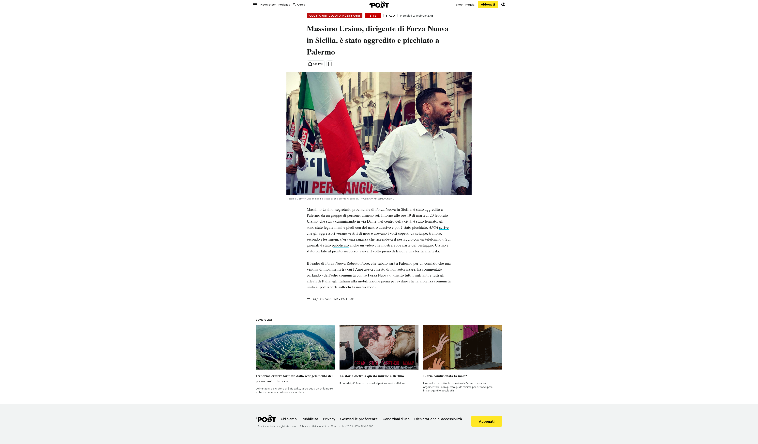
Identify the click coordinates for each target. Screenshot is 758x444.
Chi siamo (289, 419)
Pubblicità (309, 419)
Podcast (284, 4)
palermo (347, 299)
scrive (444, 227)
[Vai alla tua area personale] (503, 4)
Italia (390, 15)
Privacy (329, 419)
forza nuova (328, 299)
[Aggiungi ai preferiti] (330, 64)
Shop (459, 4)
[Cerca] (294, 4)
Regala (470, 4)
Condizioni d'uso (396, 419)
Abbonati (488, 4)
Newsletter (268, 4)
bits (373, 15)
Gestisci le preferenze (359, 419)
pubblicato (340, 245)
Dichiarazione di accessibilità (438, 419)
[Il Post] (379, 4)
